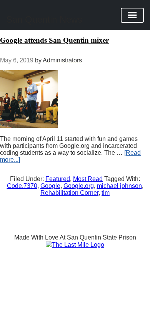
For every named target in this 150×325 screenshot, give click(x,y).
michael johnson (119, 186)
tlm (106, 192)
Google (50, 186)
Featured (57, 179)
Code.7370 (22, 186)
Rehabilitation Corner (69, 192)
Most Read (88, 179)
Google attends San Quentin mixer (54, 40)
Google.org (78, 186)
